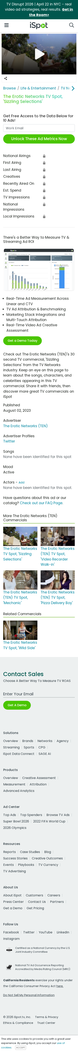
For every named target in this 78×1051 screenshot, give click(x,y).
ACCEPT (20, 1047)
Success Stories (15, 858)
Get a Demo (12, 908)
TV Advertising (14, 871)
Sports (29, 747)
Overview (10, 741)
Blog (47, 852)
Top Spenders (31, 815)
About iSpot (12, 895)
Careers (53, 895)
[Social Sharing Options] (5, 78)
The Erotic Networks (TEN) (25, 426)
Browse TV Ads (58, 815)
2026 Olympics (14, 827)
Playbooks (26, 864)
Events (8, 864)
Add (21, 482)
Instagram (11, 938)
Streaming (11, 747)
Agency (63, 741)
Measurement (14, 784)
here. (59, 986)
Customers (34, 895)
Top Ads (9, 815)
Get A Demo (17, 705)
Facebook (11, 932)
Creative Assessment (39, 778)
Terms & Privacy (46, 1017)
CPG (41, 747)
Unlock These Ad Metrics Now (39, 139)
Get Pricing (35, 908)
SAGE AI (45, 753)
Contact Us (37, 901)
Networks (44, 741)
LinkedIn (63, 932)
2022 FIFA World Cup (49, 821)
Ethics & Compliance (18, 1023)
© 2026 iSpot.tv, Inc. (17, 1017)
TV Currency (48, 864)
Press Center (13, 901)
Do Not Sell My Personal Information (29, 995)
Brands (27, 741)
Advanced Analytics (18, 790)
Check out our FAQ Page (41, 503)
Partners (57, 901)
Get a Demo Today (22, 340)
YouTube (45, 932)
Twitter (9, 441)
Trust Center (46, 1023)
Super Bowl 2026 (16, 821)
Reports (9, 852)
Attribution (38, 784)
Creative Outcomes (47, 858)
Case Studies (30, 852)
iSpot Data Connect (18, 753)
